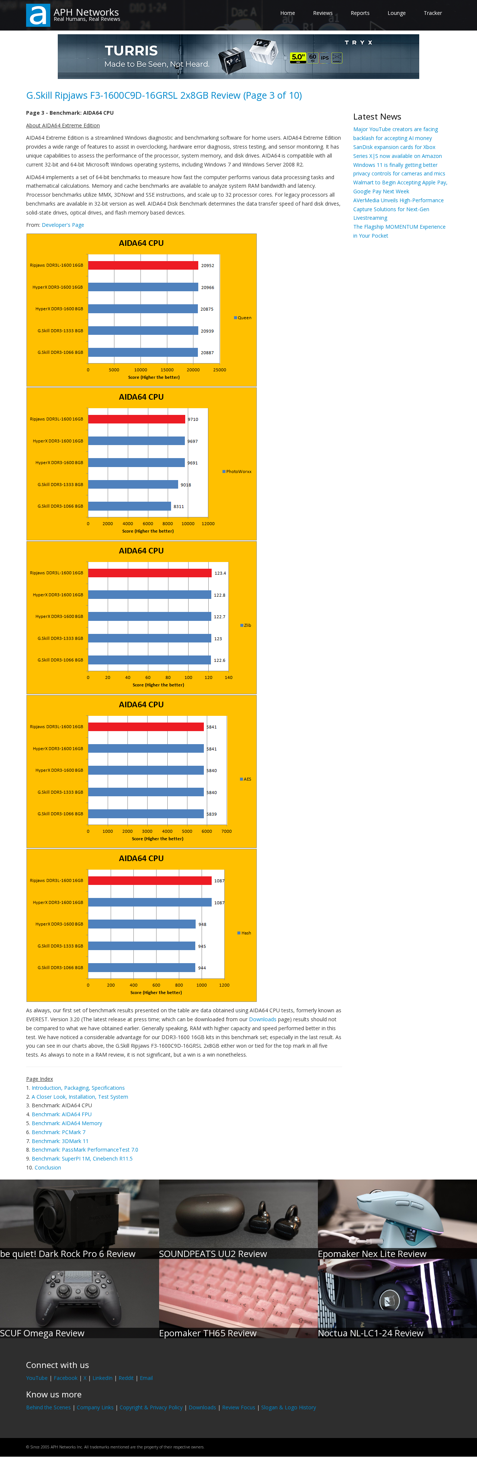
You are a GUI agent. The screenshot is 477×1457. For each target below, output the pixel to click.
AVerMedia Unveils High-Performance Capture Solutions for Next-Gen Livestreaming (398, 209)
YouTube (37, 1377)
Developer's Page (63, 224)
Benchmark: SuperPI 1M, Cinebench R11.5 (82, 1158)
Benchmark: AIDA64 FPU (62, 1114)
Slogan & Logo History (288, 1407)
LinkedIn (102, 1377)
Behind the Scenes (48, 1407)
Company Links (95, 1407)
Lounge (397, 12)
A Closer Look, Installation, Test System (80, 1096)
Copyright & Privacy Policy (151, 1407)
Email (146, 1377)
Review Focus (238, 1407)
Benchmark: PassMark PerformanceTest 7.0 (85, 1149)
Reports (360, 12)
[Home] (38, 14)
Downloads (263, 1019)
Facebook (66, 1377)
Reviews (323, 12)
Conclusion (48, 1167)
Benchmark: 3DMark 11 (60, 1141)
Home (287, 12)
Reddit (126, 1377)
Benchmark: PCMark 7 (58, 1132)
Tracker (433, 12)
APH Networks (86, 12)
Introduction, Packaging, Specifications (78, 1087)
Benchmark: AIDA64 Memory (67, 1123)
